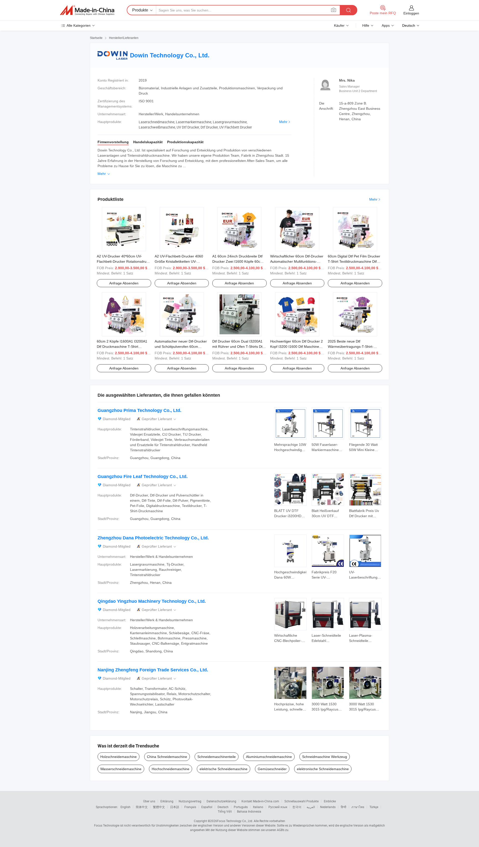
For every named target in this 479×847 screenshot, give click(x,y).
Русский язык (277, 807)
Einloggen (411, 13)
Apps (386, 25)
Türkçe (373, 807)
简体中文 (142, 807)
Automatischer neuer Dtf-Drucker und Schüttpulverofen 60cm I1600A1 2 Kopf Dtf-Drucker (181, 346)
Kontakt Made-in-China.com (260, 801)
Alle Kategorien (79, 25)
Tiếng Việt (225, 811)
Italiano (258, 807)
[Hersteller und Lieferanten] (87, 10)
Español (206, 807)
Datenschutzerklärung (221, 801)
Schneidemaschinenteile (216, 757)
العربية (311, 807)
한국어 (296, 807)
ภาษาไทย (358, 807)
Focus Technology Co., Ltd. (235, 821)
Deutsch (223, 807)
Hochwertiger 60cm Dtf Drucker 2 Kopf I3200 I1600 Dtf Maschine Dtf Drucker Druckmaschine (296, 346)
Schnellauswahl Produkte (301, 801)
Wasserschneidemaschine (120, 769)
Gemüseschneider (272, 769)
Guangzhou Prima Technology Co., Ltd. (139, 410)
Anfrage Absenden (123, 283)
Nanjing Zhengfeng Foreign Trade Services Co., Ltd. (153, 669)
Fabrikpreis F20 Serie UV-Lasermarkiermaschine (330, 577)
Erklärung (166, 801)
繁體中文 (159, 807)
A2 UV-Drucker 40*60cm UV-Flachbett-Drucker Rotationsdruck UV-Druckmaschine (123, 261)
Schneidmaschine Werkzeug (324, 757)
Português (241, 807)
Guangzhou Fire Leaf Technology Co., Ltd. (143, 476)
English (125, 807)
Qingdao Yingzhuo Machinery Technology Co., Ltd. (152, 601)
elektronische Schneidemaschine (323, 769)
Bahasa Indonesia (249, 811)
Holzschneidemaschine (118, 757)
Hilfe (365, 25)
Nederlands (328, 807)
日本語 (174, 807)
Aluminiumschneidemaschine (269, 757)
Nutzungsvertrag (190, 801)
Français (190, 807)
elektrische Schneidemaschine (223, 769)
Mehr (283, 122)
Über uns (149, 801)
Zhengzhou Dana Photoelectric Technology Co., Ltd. (153, 537)
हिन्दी (343, 807)
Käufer (339, 25)
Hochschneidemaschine (170, 769)
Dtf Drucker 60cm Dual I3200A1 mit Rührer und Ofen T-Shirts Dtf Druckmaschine (237, 346)
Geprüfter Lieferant (159, 419)
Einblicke (330, 801)
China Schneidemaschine (167, 757)
